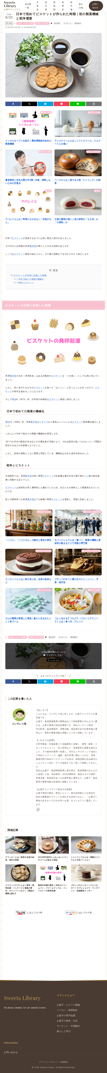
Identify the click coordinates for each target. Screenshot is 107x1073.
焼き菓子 (57, 23)
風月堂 (32, 246)
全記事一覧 (28, 6)
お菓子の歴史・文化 (67, 1020)
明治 (14, 399)
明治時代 (78, 23)
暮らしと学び (64, 1031)
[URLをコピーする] (94, 104)
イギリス (43, 422)
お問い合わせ (95, 6)
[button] (13, 104)
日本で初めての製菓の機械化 (30, 279)
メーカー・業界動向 (67, 1010)
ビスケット (68, 23)
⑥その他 (81, 6)
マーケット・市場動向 (68, 1026)
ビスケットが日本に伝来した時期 (30, 275)
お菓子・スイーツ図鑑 (25, 23)
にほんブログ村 (34, 912)
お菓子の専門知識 (66, 1015)
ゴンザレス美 (19, 723)
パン (86, 476)
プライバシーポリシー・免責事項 (53, 1062)
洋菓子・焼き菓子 (42, 23)
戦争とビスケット (26, 282)
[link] (38, 809)
